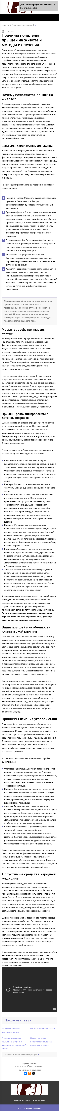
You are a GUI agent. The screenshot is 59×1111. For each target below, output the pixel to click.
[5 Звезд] (25, 1066)
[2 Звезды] (18, 1066)
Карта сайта (39, 1100)
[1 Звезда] (16, 1066)
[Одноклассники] (29, 1073)
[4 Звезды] (23, 1066)
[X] (33, 1073)
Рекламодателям (22, 1100)
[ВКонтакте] (25, 1073)
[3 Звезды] (20, 1066)
